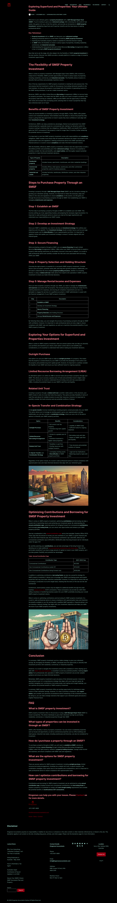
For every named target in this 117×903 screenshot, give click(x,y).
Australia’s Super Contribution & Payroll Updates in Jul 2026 (13, 872)
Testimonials (87, 4)
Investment (59, 14)
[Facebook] (75, 843)
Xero (80, 4)
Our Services (73, 4)
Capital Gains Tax (39, 590)
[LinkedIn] (72, 843)
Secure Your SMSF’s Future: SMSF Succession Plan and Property (15, 880)
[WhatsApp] (82, 843)
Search (9, 887)
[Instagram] (79, 843)
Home (66, 4)
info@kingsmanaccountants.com (60, 861)
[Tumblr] (77, 846)
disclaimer (75, 834)
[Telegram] (87, 843)
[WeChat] (79, 846)
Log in (101, 860)
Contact (103, 4)
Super (64, 14)
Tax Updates (96, 4)
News (35, 816)
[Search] (109, 4)
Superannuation (51, 14)
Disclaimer (12, 826)
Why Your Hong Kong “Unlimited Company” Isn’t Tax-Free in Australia (15, 851)
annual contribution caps (54, 533)
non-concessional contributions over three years (63, 548)
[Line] (82, 846)
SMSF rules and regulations (43, 671)
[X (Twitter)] (77, 843)
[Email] (84, 843)
